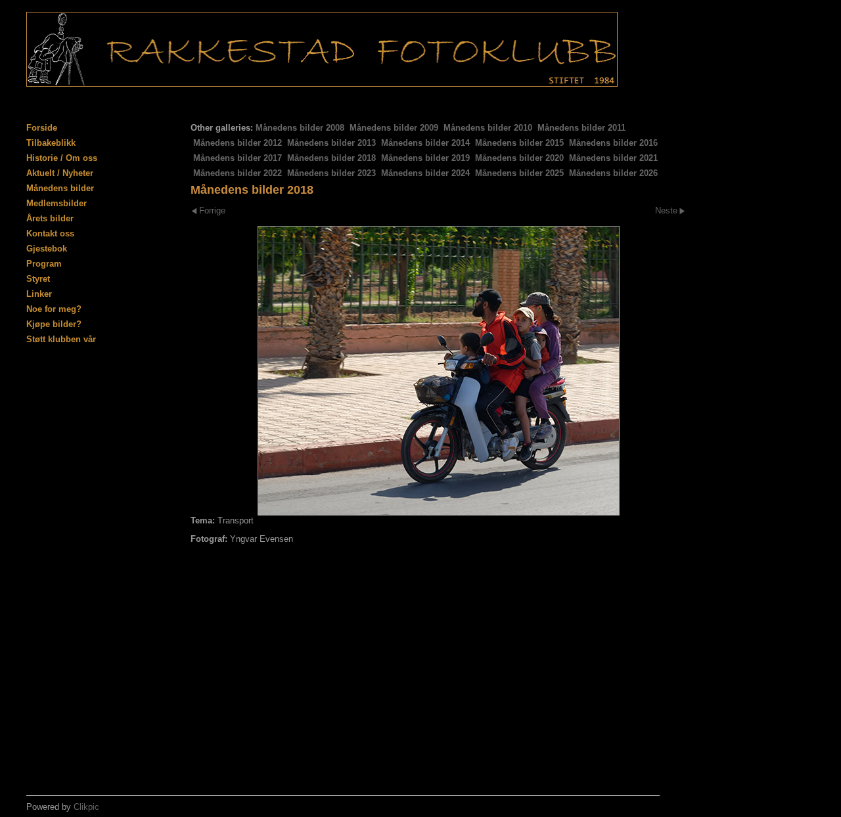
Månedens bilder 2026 (613, 173)
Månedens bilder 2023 (331, 173)
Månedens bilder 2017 (237, 158)
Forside (41, 128)
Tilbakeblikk (51, 143)
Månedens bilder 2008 (300, 128)
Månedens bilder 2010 (487, 128)
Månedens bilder (60, 188)
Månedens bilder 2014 (425, 143)
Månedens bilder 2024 (425, 173)
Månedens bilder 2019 (425, 158)
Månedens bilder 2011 (581, 128)
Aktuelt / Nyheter (59, 173)
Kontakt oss (50, 233)
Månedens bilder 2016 (613, 143)
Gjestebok (46, 249)
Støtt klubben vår (61, 339)
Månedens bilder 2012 (237, 143)
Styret (38, 279)
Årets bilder (50, 218)
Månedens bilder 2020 (519, 158)
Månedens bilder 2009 (394, 128)
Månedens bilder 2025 (519, 173)
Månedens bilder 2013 (331, 143)
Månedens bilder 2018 (331, 158)
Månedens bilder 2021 (613, 158)
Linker (39, 294)
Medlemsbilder (56, 203)
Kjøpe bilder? (53, 324)
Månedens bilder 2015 (519, 143)
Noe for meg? (53, 309)
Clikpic (86, 807)
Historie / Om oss (61, 158)
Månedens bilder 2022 (237, 173)
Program (44, 264)
